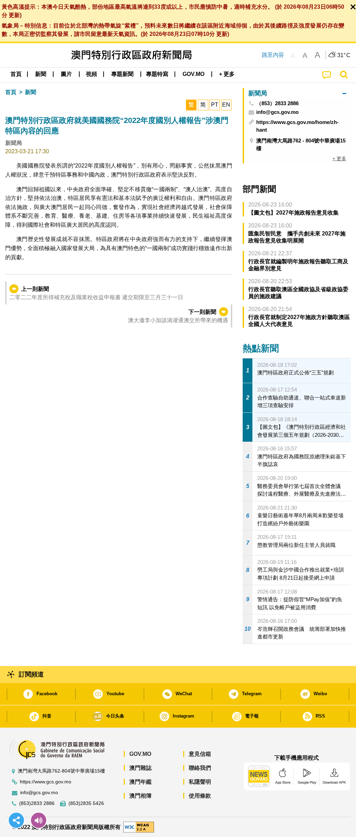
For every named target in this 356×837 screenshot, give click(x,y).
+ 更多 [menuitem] (339, 158)
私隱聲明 (200, 782)
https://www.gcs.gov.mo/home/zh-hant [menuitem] (297, 126)
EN (226, 105)
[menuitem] (40, 74)
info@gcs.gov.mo (39, 792)
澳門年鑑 (140, 782)
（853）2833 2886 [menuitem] (277, 103)
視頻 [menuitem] (91, 74)
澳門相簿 (140, 796)
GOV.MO (140, 754)
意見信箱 (200, 754)
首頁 (10, 92)
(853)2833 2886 (37, 803)
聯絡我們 (200, 768)
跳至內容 (273, 55)
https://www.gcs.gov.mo (45, 781)
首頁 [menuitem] (16, 74)
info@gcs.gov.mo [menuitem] (277, 112)
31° (343, 55)
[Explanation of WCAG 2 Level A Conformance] (138, 827)
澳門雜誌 (140, 768)
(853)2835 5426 (86, 803)
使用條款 (200, 796)
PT (214, 105)
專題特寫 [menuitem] (157, 74)
